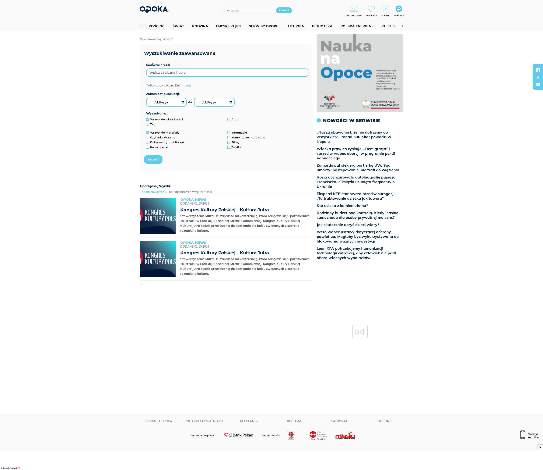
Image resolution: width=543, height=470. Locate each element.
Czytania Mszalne (162, 137)
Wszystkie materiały (164, 132)
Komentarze (159, 147)
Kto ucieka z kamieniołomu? (342, 205)
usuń (187, 85)
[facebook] (538, 70)
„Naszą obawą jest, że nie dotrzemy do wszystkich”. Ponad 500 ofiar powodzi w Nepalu (354, 137)
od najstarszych (180, 192)
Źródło (236, 147)
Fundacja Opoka (158, 421)
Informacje (239, 132)
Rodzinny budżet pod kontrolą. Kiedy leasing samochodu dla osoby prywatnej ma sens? (358, 215)
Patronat (339, 421)
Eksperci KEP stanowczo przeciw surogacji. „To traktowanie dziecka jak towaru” (356, 196)
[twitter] (538, 77)
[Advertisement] (271, 460)
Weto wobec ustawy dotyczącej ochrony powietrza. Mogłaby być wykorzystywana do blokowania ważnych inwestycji (358, 236)
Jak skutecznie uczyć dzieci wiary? (348, 224)
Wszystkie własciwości (166, 119)
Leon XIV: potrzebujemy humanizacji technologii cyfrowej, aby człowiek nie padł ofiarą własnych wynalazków (356, 253)
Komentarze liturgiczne (248, 137)
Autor (235, 119)
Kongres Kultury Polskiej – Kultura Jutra (224, 209)
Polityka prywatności (204, 421)
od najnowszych (153, 192)
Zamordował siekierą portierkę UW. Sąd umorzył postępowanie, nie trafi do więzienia (358, 167)
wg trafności (203, 192)
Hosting (385, 421)
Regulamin (249, 421)
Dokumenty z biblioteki (167, 142)
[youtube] (538, 84)
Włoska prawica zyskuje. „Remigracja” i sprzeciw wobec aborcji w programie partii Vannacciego (356, 153)
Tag (152, 124)
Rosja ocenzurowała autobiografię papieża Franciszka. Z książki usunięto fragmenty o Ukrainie (356, 182)
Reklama (294, 421)
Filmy (235, 142)
